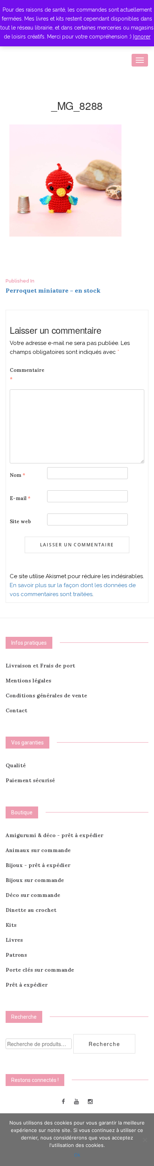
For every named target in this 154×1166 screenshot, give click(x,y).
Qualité (16, 765)
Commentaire (27, 374)
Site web (20, 521)
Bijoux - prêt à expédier (38, 865)
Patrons (16, 954)
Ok (77, 1155)
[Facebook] (63, 1101)
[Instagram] (90, 1101)
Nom (17, 475)
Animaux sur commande (38, 850)
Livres (14, 940)
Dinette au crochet (31, 910)
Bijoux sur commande (35, 880)
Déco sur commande (33, 895)
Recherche (104, 1044)
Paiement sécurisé (30, 780)
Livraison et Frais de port (40, 665)
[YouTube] (76, 1101)
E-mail (20, 498)
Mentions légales (28, 680)
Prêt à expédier (26, 984)
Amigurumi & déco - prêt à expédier (54, 835)
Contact (16, 710)
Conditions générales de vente (46, 695)
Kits (11, 925)
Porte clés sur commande (40, 969)
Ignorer (142, 37)
